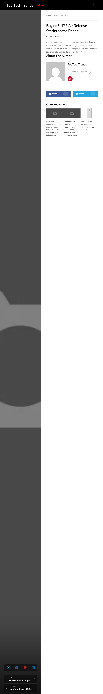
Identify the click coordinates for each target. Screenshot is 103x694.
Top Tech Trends (19, 5)
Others (49, 15)
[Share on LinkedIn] (33, 668)
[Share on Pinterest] (25, 668)
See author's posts (79, 71)
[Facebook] (39, 5)
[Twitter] (43, 5)
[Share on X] (8, 668)
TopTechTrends (55, 37)
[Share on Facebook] (16, 668)
